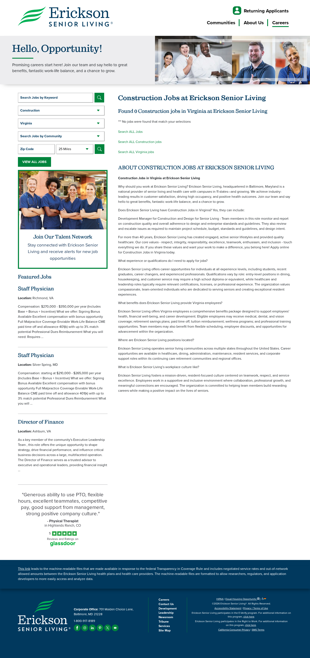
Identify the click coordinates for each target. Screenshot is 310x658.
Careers (280, 22)
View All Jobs (34, 161)
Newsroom (166, 617)
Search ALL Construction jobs (140, 141)
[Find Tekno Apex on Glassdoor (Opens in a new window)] (62, 545)
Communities (221, 22)
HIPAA (220, 599)
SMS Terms (258, 630)
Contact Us (166, 604)
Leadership (166, 613)
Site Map (165, 630)
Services (164, 626)
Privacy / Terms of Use (255, 608)
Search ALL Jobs (130, 131)
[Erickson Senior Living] (65, 17)
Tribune (164, 621)
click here (248, 617)
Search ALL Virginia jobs (136, 151)
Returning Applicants (266, 10)
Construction (30, 110)
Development (168, 608)
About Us (254, 22)
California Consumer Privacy (234, 630)
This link (24, 568)
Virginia (26, 123)
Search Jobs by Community (41, 136)
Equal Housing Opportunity (241, 599)
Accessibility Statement (227, 608)
